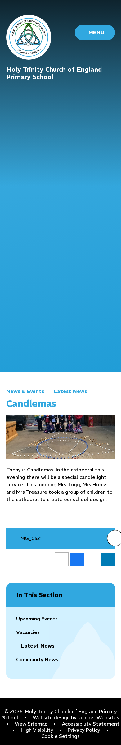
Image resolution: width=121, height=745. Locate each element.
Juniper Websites (98, 717)
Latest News (70, 391)
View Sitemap (31, 724)
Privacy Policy (84, 730)
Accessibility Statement (90, 724)
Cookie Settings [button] (60, 736)
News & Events (25, 391)
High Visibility (37, 730)
